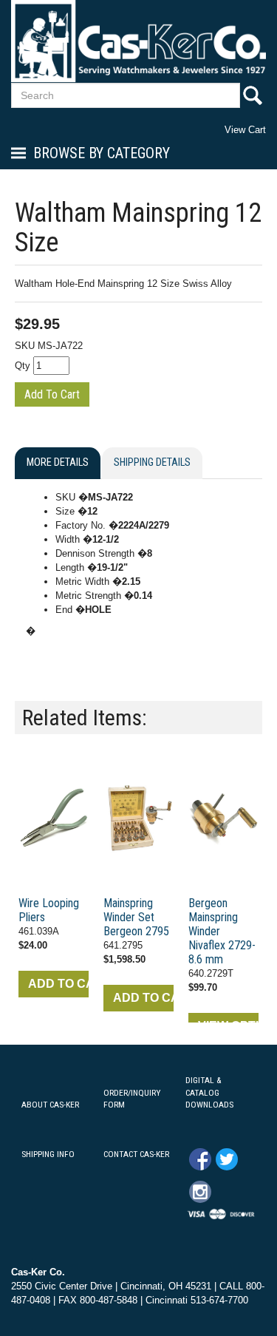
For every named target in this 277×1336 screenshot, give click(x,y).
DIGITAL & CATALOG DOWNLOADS (209, 1092)
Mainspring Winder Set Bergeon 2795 (136, 917)
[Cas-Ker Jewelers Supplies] (138, 41)
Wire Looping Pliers (48, 910)
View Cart (245, 129)
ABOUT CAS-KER (50, 1104)
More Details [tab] (58, 462)
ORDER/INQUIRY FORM (131, 1099)
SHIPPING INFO (48, 1154)
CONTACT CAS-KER (136, 1154)
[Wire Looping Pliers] (53, 819)
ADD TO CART (58, 983)
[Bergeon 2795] (138, 819)
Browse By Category (101, 153)
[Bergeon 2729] (223, 819)
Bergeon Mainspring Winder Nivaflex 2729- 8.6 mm (222, 931)
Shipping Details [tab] (152, 462)
